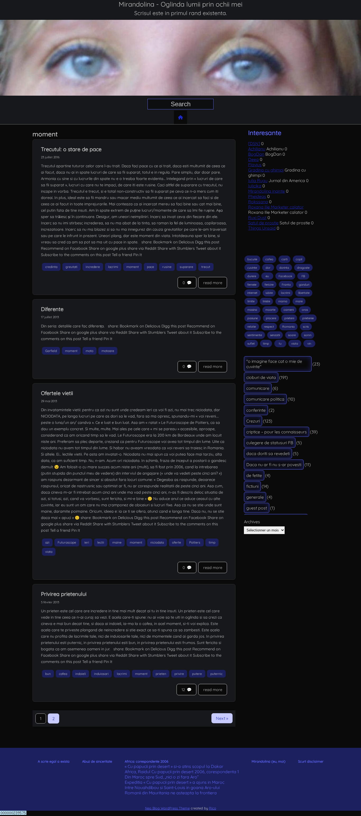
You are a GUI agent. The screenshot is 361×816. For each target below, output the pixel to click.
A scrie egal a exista (54, 761)
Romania (288, 326)
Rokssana (258, 201)
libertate (303, 293)
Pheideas (257, 196)
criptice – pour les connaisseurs (276, 431)
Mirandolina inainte (266, 191)
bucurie (252, 259)
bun (48, 674)
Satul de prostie (263, 222)
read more (212, 282)
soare (292, 335)
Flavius (255, 164)
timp (212, 543)
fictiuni (252, 486)
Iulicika (254, 185)
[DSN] (254, 143)
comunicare (257, 388)
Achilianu (256, 148)
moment (132, 267)
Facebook (285, 276)
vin (309, 343)
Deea (253, 159)
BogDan (256, 154)
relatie (251, 326)
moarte (270, 310)
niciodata (157, 543)
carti (284, 259)
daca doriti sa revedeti (268, 453)
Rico (212, 808)
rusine (167, 267)
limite (250, 301)
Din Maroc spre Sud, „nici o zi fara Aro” (162, 777)
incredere (93, 267)
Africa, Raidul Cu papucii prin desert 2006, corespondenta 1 (182, 771)
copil (299, 259)
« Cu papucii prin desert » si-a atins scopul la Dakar (174, 766)
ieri (86, 543)
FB (303, 276)
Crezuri (253, 421)
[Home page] (180, 117)
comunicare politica (265, 399)
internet (252, 293)
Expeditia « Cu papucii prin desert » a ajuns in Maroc (174, 782)
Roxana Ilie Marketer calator (276, 207)
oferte (176, 543)
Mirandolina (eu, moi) (268, 761)
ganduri (304, 284)
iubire (269, 293)
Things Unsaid (262, 228)
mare (299, 301)
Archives (252, 521)
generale (255, 497)
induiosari (101, 674)
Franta (286, 284)
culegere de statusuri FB (269, 442)
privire (179, 674)
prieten (161, 674)
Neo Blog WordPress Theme (167, 808)
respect (269, 326)
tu (280, 343)
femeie (251, 284)
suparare (186, 267)
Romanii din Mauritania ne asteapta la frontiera (171, 792)
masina (252, 310)
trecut (205, 267)
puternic (216, 674)
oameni (289, 310)
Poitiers (194, 543)
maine (117, 543)
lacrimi (113, 267)
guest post (256, 508)
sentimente (254, 335)
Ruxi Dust (257, 217)
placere (271, 318)
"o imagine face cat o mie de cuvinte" (274, 364)
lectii (100, 543)
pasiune (252, 318)
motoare (107, 351)
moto (89, 351)
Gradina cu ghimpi (266, 170)
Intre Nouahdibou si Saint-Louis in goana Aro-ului (172, 787)
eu (267, 276)
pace (150, 267)
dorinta (284, 268)
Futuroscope (67, 543)
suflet (251, 343)
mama (282, 301)
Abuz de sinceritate (97, 761)
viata (48, 552)
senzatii (275, 335)
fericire (269, 284)
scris (306, 326)
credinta (51, 267)
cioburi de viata (261, 377)
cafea (63, 674)
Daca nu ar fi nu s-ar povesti (273, 464)
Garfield (51, 351)
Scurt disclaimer (310, 761)
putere (197, 674)
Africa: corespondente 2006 (146, 761)
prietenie (308, 318)
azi (47, 543)
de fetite (254, 475)
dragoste (303, 268)
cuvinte (252, 268)
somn (307, 335)
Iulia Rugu (257, 180)
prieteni (289, 318)
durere (251, 276)
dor (268, 268)
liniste (266, 301)
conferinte (256, 410)
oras (305, 310)
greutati (71, 267)
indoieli (80, 674)
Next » (222, 718)
